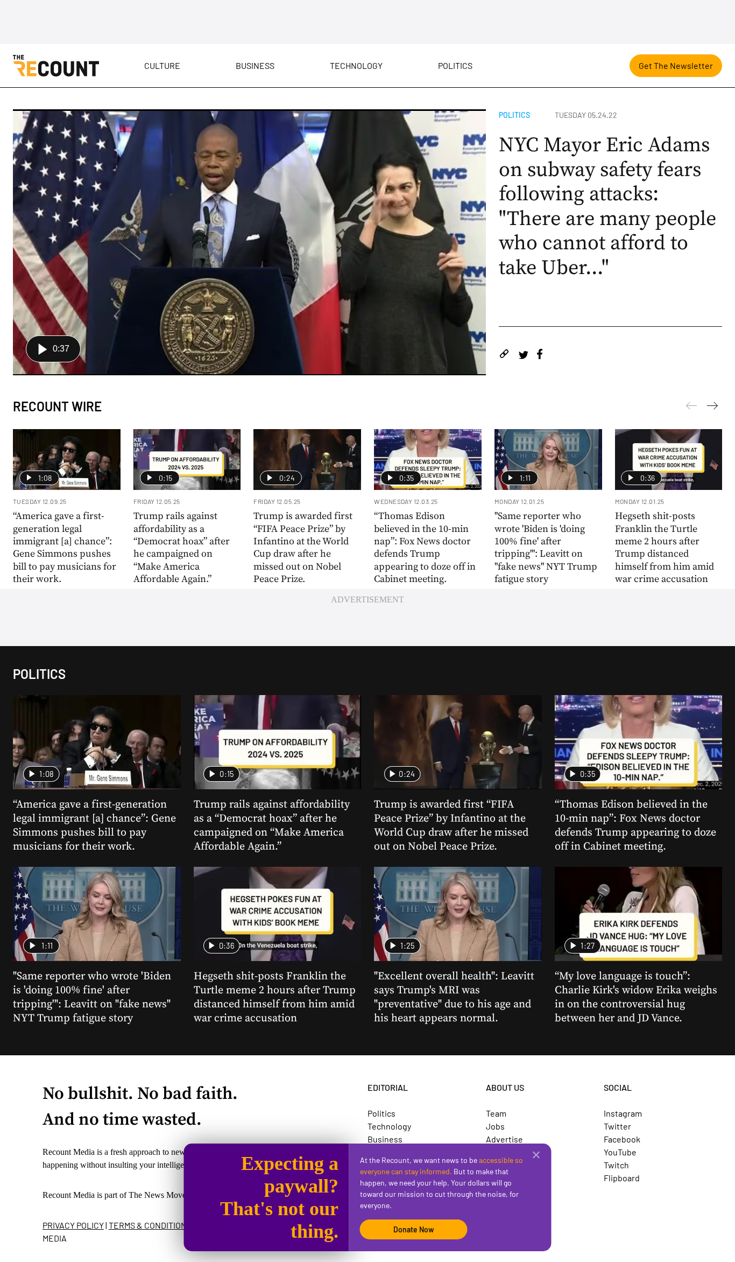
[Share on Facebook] (539, 355)
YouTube (620, 1152)
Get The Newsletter (676, 65)
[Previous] (712, 407)
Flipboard (622, 1178)
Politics (455, 65)
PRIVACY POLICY (73, 1225)
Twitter (617, 1126)
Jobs (495, 1126)
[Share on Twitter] (523, 355)
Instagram (623, 1113)
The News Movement (166, 1195)
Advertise (504, 1139)
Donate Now (413, 1229)
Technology (356, 65)
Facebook (622, 1139)
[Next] (691, 407)
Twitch (616, 1165)
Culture (162, 65)
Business (255, 65)
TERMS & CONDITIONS (150, 1225)
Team (496, 1113)
